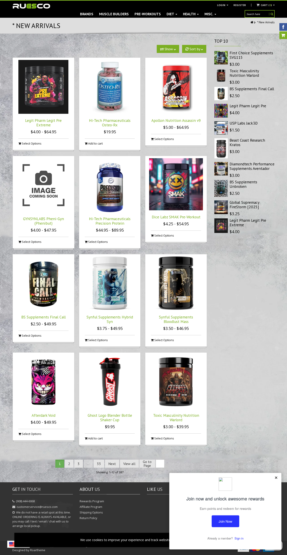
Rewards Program (92, 501)
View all (129, 463)
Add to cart (95, 143)
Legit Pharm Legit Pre (248, 105)
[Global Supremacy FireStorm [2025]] (221, 207)
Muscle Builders (114, 14)
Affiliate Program (91, 507)
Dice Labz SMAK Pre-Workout (176, 216)
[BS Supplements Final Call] (221, 94)
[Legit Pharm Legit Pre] (221, 111)
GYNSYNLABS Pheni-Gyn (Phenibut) (43, 221)
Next (112, 463)
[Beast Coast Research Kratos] (221, 148)
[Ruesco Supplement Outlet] (31, 6)
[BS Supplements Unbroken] (221, 188)
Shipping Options (91, 512)
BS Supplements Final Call (43, 317)
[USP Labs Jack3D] (221, 128)
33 (99, 463)
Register (239, 5)
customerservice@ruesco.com (37, 507)
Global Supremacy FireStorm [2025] (244, 204)
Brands (86, 14)
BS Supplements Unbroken (243, 184)
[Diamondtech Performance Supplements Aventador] (221, 169)
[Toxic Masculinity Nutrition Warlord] (221, 76)
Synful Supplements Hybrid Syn (110, 319)
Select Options (31, 143)
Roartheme (37, 550)
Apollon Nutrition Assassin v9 (176, 120)
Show (169, 49)
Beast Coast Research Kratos (247, 142)
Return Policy (88, 518)
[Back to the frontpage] (252, 22)
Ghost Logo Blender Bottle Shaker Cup (110, 417)
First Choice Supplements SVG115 (251, 55)
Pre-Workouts (148, 14)
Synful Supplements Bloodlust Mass (176, 319)
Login (221, 5)
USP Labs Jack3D (244, 123)
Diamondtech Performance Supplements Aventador (252, 166)
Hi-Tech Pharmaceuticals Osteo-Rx (109, 122)
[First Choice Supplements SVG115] (221, 58)
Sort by (195, 49)
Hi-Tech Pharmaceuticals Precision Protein (109, 221)
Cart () (266, 5)
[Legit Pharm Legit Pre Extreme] (221, 225)
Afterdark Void (43, 415)
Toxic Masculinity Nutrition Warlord (176, 417)
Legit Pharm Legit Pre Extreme (43, 122)
